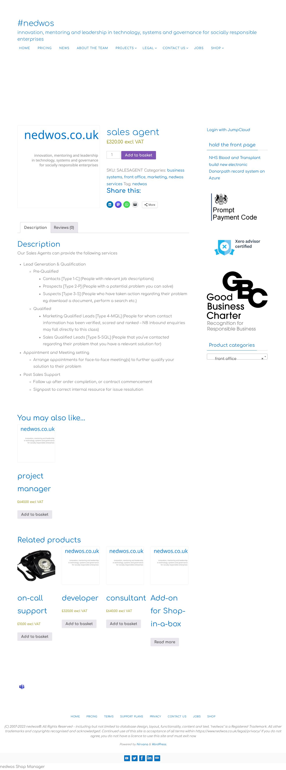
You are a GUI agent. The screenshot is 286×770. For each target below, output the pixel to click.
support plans (131, 716)
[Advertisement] (143, 85)
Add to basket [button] (34, 514)
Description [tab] (35, 227)
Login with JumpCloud (228, 130)
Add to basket (138, 155)
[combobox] (237, 357)
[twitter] (134, 758)
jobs (197, 716)
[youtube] (127, 758)
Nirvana (142, 744)
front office (135, 177)
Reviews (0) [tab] (64, 227)
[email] (157, 758)
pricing (91, 716)
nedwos (139, 184)
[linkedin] (149, 758)
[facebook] (142, 758)
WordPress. (159, 744)
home (75, 716)
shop (211, 716)
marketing (157, 177)
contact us (177, 716)
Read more (164, 642)
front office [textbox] (236, 359)
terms (109, 716)
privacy (155, 716)
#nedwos (35, 23)
